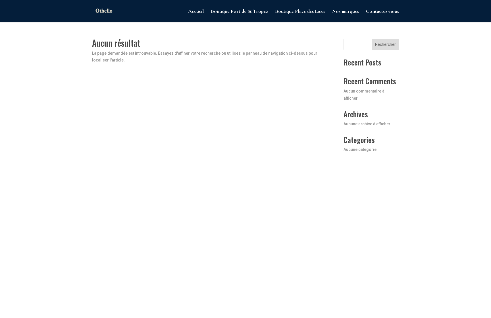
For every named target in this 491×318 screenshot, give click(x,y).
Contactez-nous (382, 11)
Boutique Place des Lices (300, 11)
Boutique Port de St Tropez (239, 11)
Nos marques (345, 11)
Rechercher (385, 44)
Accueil (196, 11)
